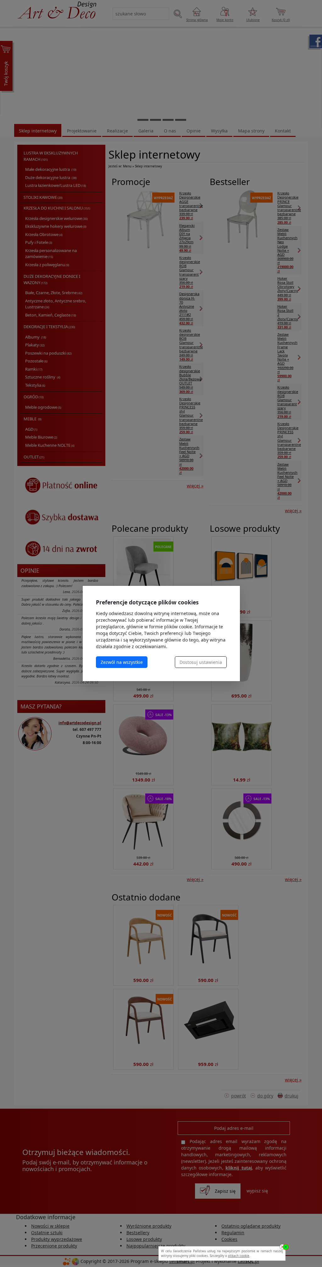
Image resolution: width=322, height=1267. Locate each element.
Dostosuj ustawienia (201, 662)
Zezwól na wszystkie (122, 662)
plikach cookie (238, 1255)
